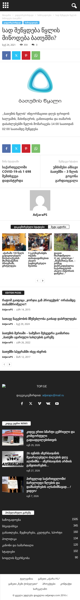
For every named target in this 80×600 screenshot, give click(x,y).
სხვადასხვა (10, 526)
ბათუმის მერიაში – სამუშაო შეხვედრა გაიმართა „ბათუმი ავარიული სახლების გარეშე (35, 335)
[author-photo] (40, 200)
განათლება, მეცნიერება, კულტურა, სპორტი (32, 532)
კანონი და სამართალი (17, 545)
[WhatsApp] (36, 55)
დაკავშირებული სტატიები (29, 226)
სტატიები (8, 551)
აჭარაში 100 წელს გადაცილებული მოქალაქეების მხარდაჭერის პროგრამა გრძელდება (13, 259)
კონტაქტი (66, 583)
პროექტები (48, 583)
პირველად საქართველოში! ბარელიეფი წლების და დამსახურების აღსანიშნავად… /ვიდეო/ (48, 485)
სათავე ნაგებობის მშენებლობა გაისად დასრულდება (39, 319)
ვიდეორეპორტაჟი (24, 15)
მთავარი (6, 15)
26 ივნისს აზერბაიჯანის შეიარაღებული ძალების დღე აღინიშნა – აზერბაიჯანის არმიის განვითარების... (49, 459)
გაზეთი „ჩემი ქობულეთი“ (23, 583)
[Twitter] (16, 55)
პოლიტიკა (9, 539)
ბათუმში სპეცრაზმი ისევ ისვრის (24, 352)
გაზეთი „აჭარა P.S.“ (49, 578)
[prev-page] (37, 280)
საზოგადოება (44, 15)
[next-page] (43, 280)
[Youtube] (57, 404)
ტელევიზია (26, 578)
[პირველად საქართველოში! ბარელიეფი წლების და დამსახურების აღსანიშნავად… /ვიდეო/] (12, 484)
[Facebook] (6, 55)
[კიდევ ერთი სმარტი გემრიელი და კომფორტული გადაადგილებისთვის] (12, 438)
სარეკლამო (40, 588)
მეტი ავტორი (58, 226)
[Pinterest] (26, 55)
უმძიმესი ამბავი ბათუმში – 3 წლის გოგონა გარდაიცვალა (64, 174)
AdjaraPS (40, 214)
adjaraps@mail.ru (53, 395)
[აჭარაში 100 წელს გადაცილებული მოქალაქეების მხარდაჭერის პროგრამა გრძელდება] (14, 242)
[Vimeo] (40, 404)
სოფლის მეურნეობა (16, 558)
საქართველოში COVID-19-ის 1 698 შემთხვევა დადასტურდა (16, 174)
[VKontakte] (49, 404)
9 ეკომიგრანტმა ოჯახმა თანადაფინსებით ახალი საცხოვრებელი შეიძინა (38, 259)
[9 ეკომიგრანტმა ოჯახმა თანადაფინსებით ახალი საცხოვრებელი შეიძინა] (40, 242)
